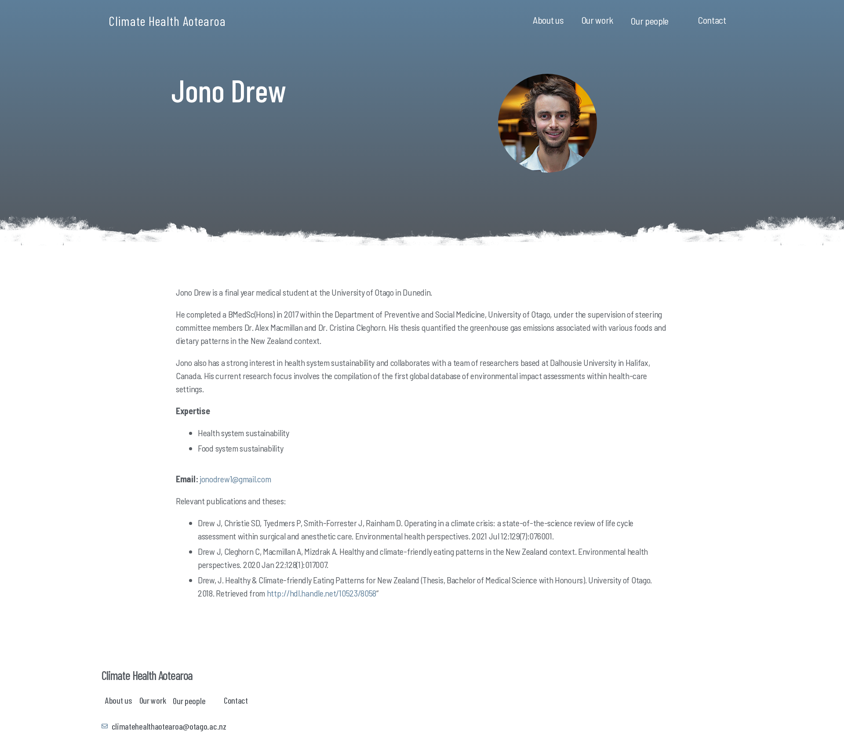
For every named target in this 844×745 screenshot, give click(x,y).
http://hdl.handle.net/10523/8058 (321, 593)
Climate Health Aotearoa (167, 21)
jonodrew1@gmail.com (235, 479)
